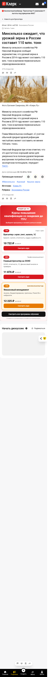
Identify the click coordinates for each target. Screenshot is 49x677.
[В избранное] (11, 73)
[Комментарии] (3, 73)
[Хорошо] (28, 176)
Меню (33, 674)
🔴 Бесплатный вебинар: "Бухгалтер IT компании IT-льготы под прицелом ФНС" (23, 12)
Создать (23, 674)
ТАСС (5, 166)
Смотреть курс (23, 248)
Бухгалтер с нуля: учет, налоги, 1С (20, 234)
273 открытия (8, 195)
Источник (7, 186)
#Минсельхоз (8, 182)
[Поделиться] (15, 73)
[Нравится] (7, 73)
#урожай (21, 182)
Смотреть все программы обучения (24, 314)
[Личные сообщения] (37, 4)
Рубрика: (6, 190)
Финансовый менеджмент (16, 290)
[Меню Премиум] (20, 4)
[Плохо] (42, 176)
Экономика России (26, 25)
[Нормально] (35, 176)
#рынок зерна (33, 182)
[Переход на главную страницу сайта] (9, 4)
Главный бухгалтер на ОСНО (17, 261)
